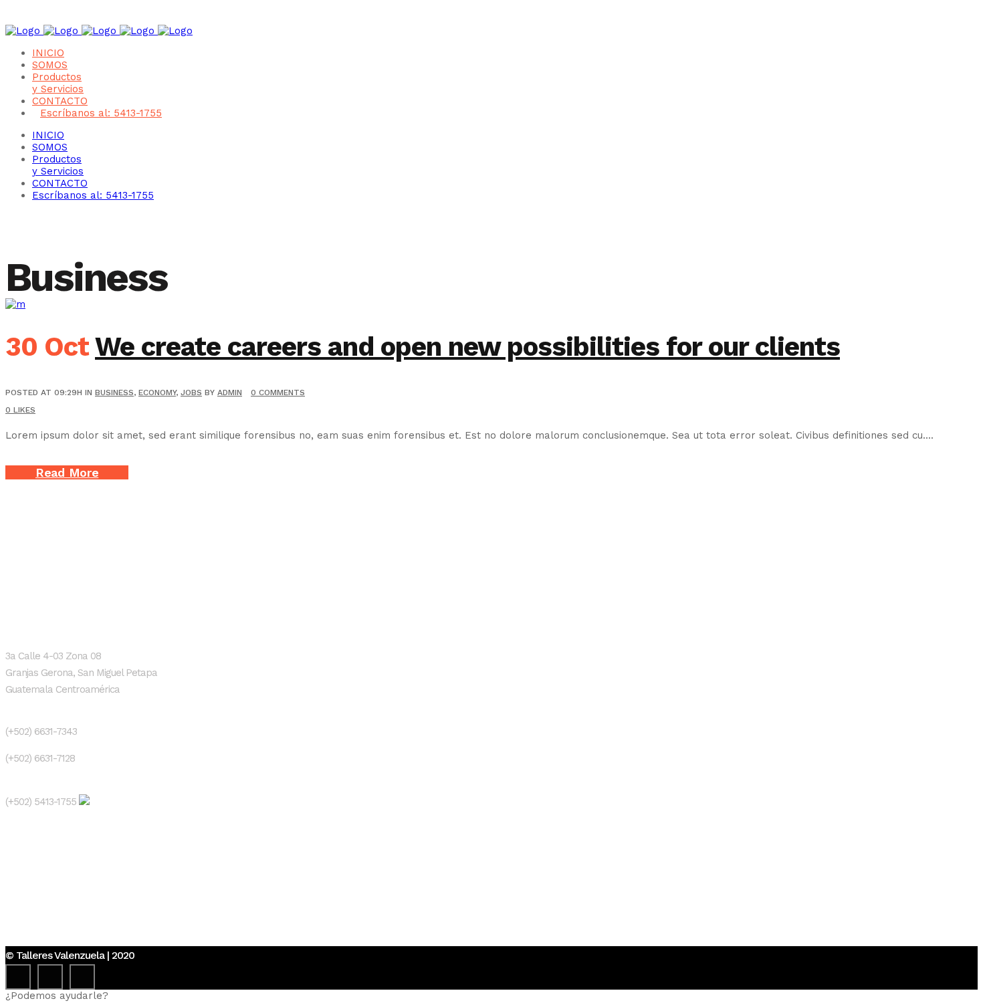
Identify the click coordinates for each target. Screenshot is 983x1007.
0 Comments (278, 392)
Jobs (191, 392)
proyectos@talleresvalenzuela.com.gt (97, 884)
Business (114, 392)
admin (229, 392)
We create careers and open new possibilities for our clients (467, 346)
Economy (157, 392)
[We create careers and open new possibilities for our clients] (15, 304)
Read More (66, 472)
